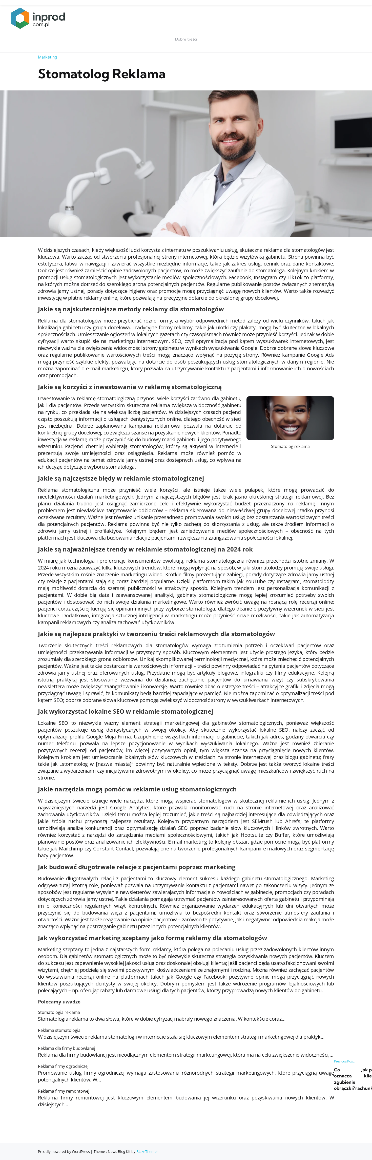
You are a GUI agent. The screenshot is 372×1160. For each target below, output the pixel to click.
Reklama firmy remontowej (63, 1091)
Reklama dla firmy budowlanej (66, 1048)
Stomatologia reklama (59, 1012)
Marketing (47, 57)
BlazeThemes (147, 1151)
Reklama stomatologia (59, 1030)
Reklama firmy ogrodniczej (63, 1066)
